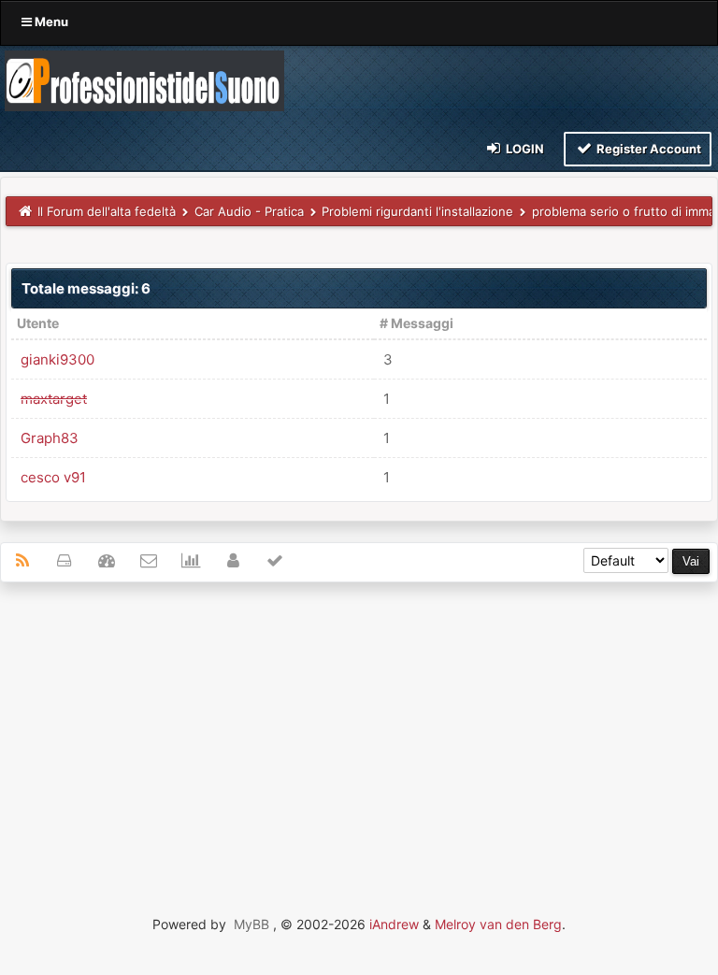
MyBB (251, 924)
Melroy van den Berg (498, 924)
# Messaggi (416, 323)
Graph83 (50, 438)
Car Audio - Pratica (249, 211)
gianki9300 (57, 359)
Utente (38, 323)
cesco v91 (53, 477)
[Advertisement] (359, 732)
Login (523, 148)
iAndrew (394, 924)
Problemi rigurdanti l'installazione (417, 211)
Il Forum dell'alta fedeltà (106, 211)
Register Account (647, 148)
